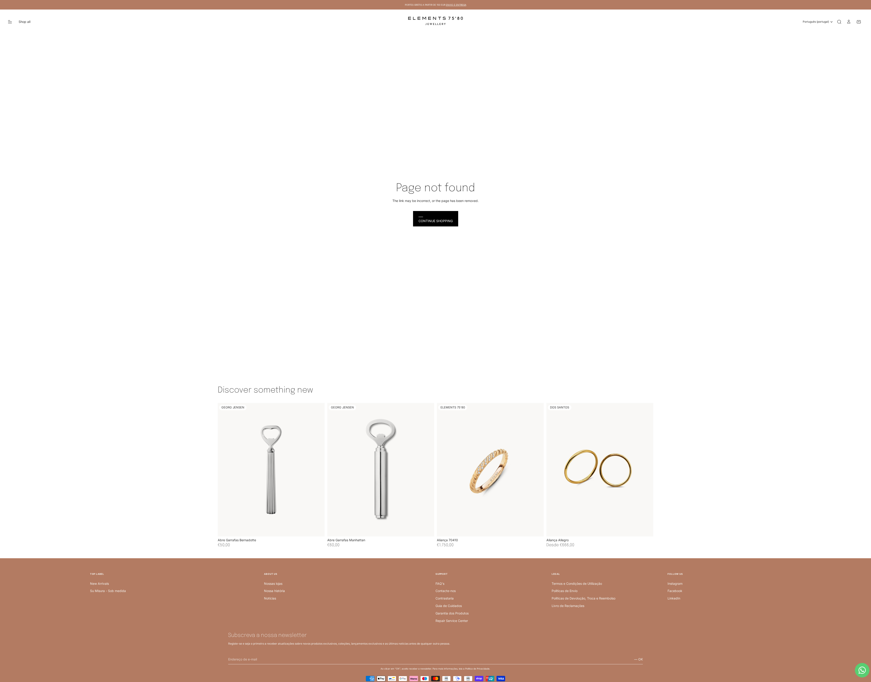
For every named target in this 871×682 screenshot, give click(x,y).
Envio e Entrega (456, 4)
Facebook (675, 591)
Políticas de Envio (564, 591)
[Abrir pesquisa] (839, 22)
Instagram (675, 583)
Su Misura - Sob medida (108, 591)
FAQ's (440, 583)
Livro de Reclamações (568, 606)
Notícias (270, 598)
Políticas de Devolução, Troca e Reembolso (583, 598)
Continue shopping (435, 221)
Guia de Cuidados (449, 606)
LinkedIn (674, 598)
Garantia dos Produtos (452, 613)
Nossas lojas (273, 583)
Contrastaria (445, 598)
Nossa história (274, 591)
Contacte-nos (446, 591)
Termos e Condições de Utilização (577, 583)
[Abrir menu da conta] (849, 22)
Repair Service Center (452, 621)
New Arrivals (99, 583)
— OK (638, 659)
